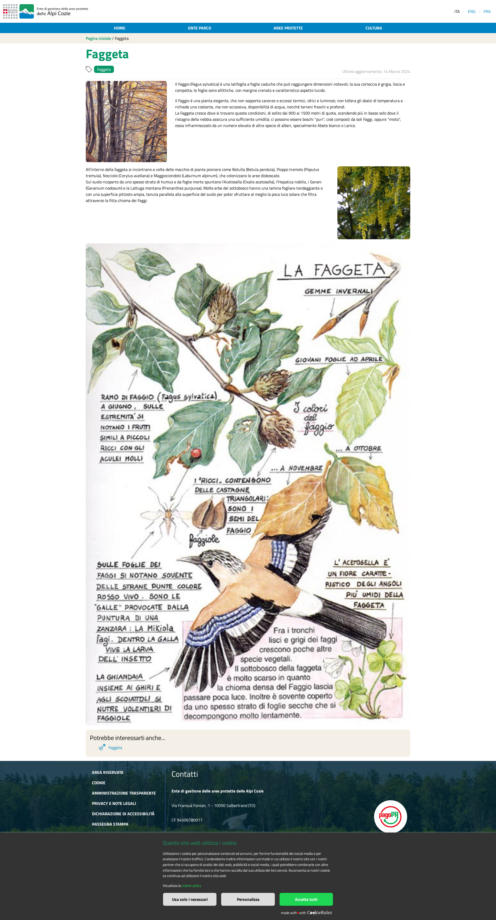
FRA (487, 11)
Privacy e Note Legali (114, 803)
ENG (472, 11)
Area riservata (107, 772)
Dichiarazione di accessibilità (123, 814)
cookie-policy (191, 885)
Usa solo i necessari (190, 899)
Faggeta (104, 69)
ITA (457, 11)
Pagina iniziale (98, 38)
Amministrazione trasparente (124, 793)
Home (119, 28)
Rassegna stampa (110, 824)
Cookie (98, 783)
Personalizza (248, 899)
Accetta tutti (306, 899)
